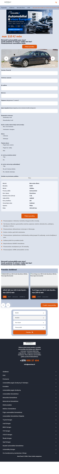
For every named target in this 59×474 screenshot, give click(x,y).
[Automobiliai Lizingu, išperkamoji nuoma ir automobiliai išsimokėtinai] (7, 2)
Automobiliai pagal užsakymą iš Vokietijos (15, 383)
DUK (4, 375)
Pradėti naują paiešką (49, 305)
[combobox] (29, 313)
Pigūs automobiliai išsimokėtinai (12, 412)
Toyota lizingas (7, 420)
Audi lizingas (7, 423)
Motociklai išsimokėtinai (10, 397)
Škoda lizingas (7, 438)
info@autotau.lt (29, 364)
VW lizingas (6, 431)
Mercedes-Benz (21, 7)
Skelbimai (11, 7)
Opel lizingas (7, 442)
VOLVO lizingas (7, 434)
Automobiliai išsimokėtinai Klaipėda (13, 416)
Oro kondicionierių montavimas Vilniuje (15, 453)
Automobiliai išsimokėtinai (10, 394)
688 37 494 (29, 360)
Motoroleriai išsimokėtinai (10, 401)
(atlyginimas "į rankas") (10, 100)
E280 (29, 7)
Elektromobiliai (7, 405)
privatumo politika (12, 176)
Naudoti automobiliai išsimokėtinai (13, 445)
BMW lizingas (7, 427)
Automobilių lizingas (9, 449)
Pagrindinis (4, 7)
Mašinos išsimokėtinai (9, 408)
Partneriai (6, 379)
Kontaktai (6, 386)
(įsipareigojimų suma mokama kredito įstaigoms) (18, 108)
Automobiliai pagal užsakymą (12, 390)
